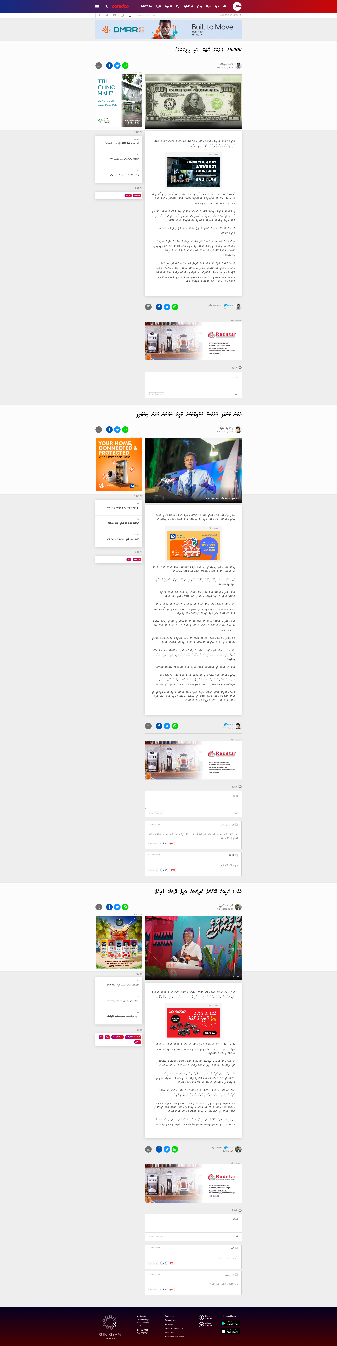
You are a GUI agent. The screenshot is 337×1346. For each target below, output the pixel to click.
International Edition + (146, 15)
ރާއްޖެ (224, 6)
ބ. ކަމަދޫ (138, 1042)
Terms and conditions (174, 1328)
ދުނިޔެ (217, 6)
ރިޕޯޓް (178, 6)
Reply (153, 843)
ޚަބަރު (129, 559)
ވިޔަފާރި (199, 6)
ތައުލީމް (158, 6)
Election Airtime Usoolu (174, 1336)
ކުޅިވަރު (208, 6)
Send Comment (156, 394)
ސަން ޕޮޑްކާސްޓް (146, 6)
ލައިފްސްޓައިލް (188, 6)
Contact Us (169, 1316)
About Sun (169, 1332)
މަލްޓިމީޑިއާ (168, 6)
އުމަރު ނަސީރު (137, 559)
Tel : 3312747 (142, 1330)
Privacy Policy (170, 1320)
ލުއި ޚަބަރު (128, 195)
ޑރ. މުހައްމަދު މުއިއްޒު (117, 1037)
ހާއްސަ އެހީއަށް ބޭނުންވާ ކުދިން (133, 1037)
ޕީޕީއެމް (107, 1037)
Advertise (169, 1324)
